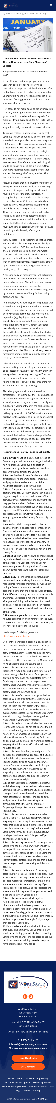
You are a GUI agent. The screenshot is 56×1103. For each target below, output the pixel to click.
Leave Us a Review (28, 1058)
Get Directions (28, 1066)
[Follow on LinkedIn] (25, 996)
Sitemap (37, 1091)
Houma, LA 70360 (28, 1016)
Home (11, 1079)
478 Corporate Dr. (28, 1012)
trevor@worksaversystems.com (29, 1048)
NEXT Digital (43, 1099)
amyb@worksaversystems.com (29, 1044)
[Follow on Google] (31, 996)
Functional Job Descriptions (17, 1083)
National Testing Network (14, 1087)
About (20, 1079)
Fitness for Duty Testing (37, 1079)
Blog (17, 1091)
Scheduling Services (42, 1083)
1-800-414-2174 (29, 1039)
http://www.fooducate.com (16, 636)
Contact (26, 1091)
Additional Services (38, 1087)
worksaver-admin (13, 13)
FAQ (52, 1087)
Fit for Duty (41, 13)
